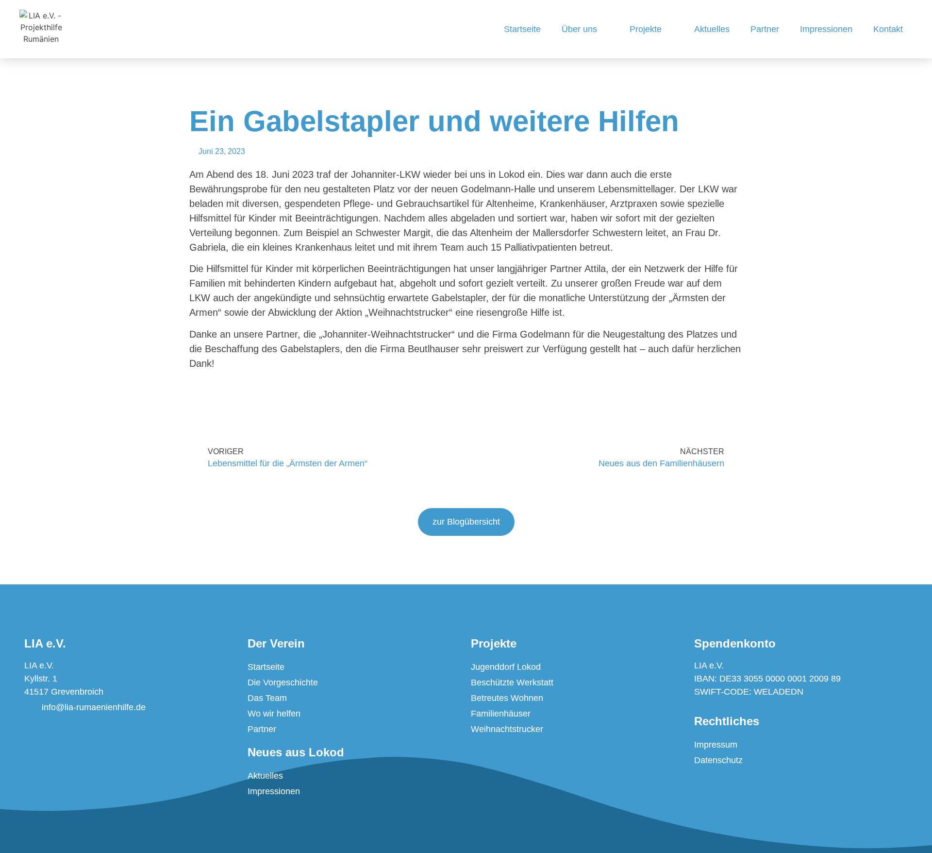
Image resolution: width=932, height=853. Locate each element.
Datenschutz (718, 760)
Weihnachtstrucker (507, 729)
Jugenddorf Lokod (506, 667)
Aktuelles (712, 29)
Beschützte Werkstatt (512, 682)
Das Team (267, 698)
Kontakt (888, 29)
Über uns (579, 29)
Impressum (715, 745)
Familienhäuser (501, 713)
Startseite (522, 29)
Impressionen (826, 29)
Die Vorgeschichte (283, 682)
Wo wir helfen (274, 713)
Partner (764, 29)
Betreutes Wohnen (507, 698)
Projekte (646, 29)
